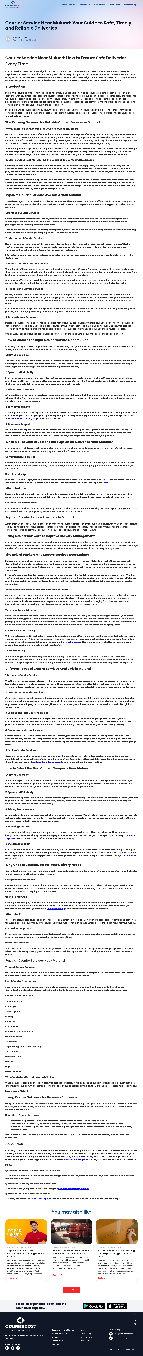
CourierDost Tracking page (23, 418)
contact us (127, 855)
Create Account (68, 4)
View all (70, 1290)
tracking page (73, 642)
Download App (131, 4)
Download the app (56, 908)
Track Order (114, 4)
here (105, 482)
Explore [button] (11, 1278)
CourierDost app (39, 1198)
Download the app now (48, 762)
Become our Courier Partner (92, 4)
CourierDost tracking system (73, 1188)
